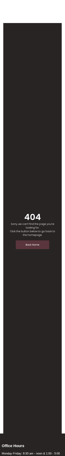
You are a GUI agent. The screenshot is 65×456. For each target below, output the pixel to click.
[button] (49, 11)
